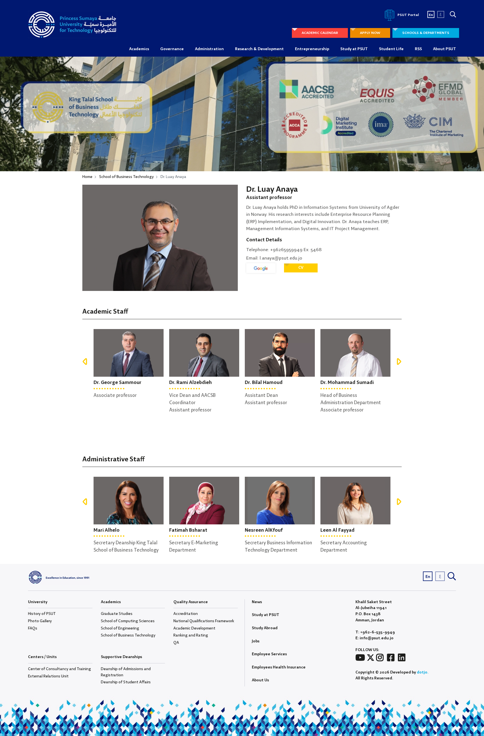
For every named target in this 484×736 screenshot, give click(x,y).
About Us (260, 680)
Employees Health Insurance (279, 667)
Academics (139, 49)
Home (87, 177)
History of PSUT (42, 614)
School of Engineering (120, 628)
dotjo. (423, 672)
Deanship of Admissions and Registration (126, 672)
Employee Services (269, 654)
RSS (418, 49)
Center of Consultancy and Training (59, 669)
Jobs (255, 641)
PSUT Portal (408, 15)
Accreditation (185, 614)
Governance (172, 49)
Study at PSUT (354, 49)
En (431, 15)
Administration (209, 49)
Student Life (391, 49)
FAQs (32, 628)
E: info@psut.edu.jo (374, 638)
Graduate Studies (116, 614)
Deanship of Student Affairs (126, 682)
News (257, 602)
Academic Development (194, 628)
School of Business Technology (126, 177)
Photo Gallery (40, 621)
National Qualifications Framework (203, 621)
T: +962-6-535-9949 (375, 632)
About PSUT (444, 49)
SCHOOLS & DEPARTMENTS (425, 33)
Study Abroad (265, 628)
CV (300, 268)
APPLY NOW (370, 33)
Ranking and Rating (190, 635)
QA (176, 643)
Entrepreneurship (312, 49)
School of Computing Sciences (128, 621)
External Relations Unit (48, 676)
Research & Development (259, 49)
